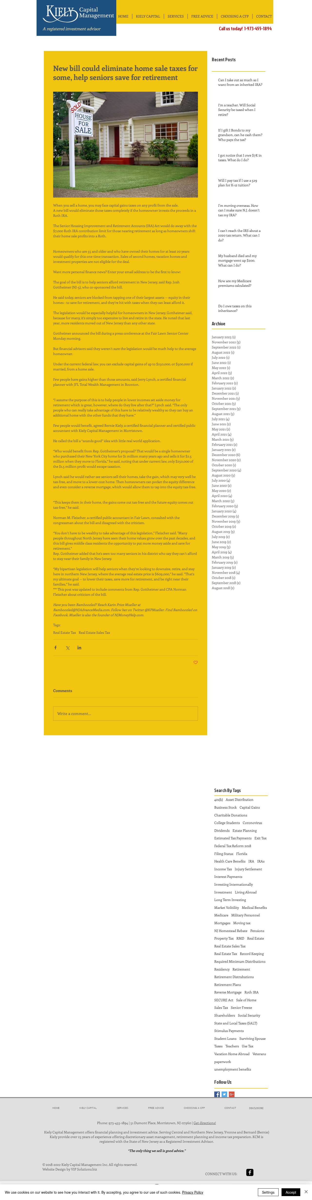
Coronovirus (252, 822)
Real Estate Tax (64, 632)
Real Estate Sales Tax (94, 632)
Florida (241, 853)
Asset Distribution (240, 799)
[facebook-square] (250, 1172)
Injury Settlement (248, 869)
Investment (223, 892)
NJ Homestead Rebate (230, 930)
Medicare (221, 915)
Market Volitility (226, 907)
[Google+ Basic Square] (231, 1094)
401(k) (218, 799)
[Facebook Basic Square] (217, 1094)
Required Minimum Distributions (239, 961)
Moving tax (241, 923)
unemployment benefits (232, 1069)
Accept (291, 1192)
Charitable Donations (230, 815)
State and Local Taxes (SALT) (235, 1023)
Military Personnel (245, 915)
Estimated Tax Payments (233, 838)
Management (96, 15)
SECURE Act (223, 1000)
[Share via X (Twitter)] (67, 647)
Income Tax (223, 869)
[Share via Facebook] (55, 647)
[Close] (306, 1192)
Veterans (259, 1053)
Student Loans (225, 1038)
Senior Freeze (241, 1007)
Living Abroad (246, 892)
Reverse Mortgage (228, 992)
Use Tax (247, 1046)
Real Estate (255, 938)
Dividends (222, 830)
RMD (240, 938)
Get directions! (205, 1123)
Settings (268, 1192)
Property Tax (224, 938)
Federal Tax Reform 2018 (232, 845)
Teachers (232, 1046)
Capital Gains (250, 807)
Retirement (241, 969)
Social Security (249, 1015)
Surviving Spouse (252, 1038)
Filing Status (223, 853)
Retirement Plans (227, 984)
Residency (222, 969)
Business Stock (225, 807)
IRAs (260, 861)
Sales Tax (221, 1007)
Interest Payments (228, 876)
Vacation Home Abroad (232, 1053)
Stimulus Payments (229, 1030)
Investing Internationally (233, 884)
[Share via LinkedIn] (79, 647)
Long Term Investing (230, 899)
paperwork (222, 1061)
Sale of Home (246, 1000)
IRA (251, 861)
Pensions (257, 930)
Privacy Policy (192, 1192)
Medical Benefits (254, 907)
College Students (227, 822)
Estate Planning (245, 830)
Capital (88, 10)
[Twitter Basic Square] (224, 1094)
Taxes (218, 1046)
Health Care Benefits (229, 861)
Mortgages (222, 923)
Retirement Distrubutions (234, 976)
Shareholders (224, 1015)
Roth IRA (251, 992)
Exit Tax (260, 838)
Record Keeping (252, 953)
